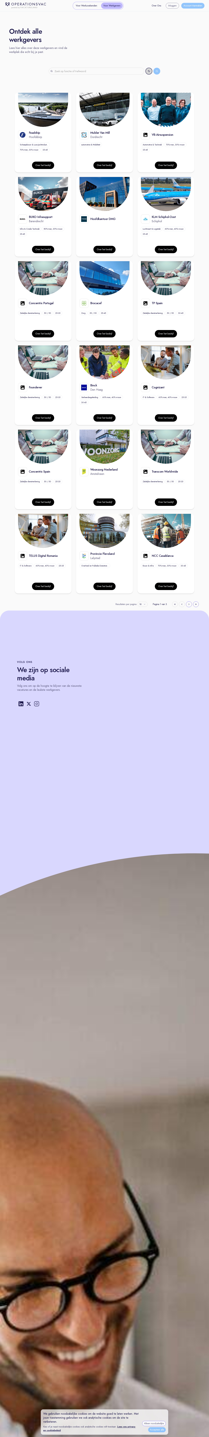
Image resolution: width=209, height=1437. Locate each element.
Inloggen (172, 5)
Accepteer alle (157, 1429)
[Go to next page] (189, 604)
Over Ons (156, 5)
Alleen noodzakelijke (154, 1423)
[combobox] (143, 604)
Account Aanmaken (193, 5)
